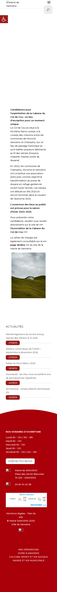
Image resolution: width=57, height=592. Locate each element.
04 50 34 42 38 (23, 484)
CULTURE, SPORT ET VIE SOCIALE (28, 556)
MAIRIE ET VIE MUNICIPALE (28, 560)
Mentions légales (15, 513)
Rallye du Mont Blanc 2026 (20, 363)
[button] (4, 19)
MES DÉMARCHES (28, 549)
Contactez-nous (20, 461)
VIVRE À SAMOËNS (28, 553)
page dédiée (17, 245)
